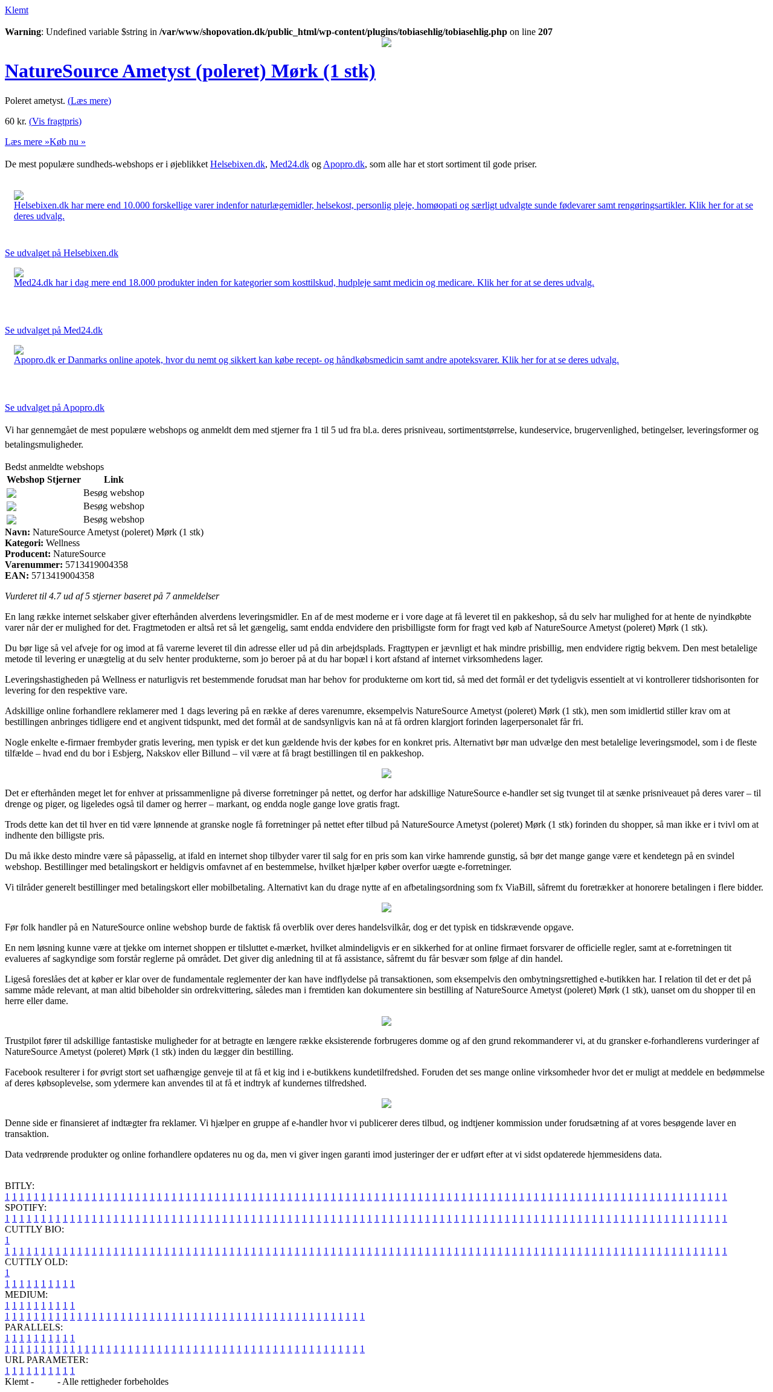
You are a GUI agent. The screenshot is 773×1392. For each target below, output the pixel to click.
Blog (45, 1381)
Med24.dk (289, 164)
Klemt (16, 10)
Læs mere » (27, 142)
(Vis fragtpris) (55, 121)
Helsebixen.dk (237, 164)
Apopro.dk (344, 164)
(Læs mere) (89, 100)
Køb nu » (68, 142)
